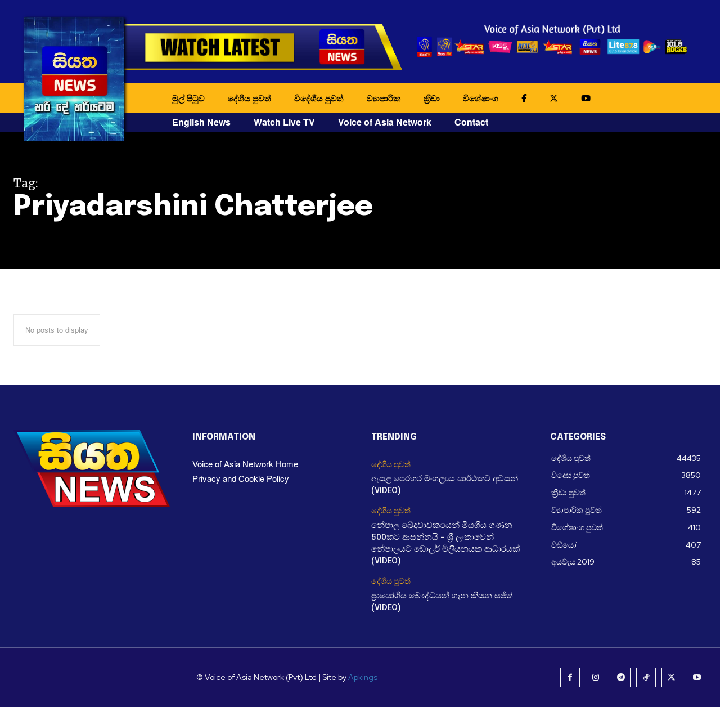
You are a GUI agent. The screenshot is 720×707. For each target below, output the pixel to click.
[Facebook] (570, 677)
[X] (671, 677)
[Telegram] (621, 677)
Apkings (362, 677)
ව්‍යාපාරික (383, 98)
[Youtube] (696, 677)
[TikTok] (646, 677)
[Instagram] (595, 677)
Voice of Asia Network (384, 121)
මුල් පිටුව (188, 98)
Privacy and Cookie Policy (240, 478)
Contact (471, 121)
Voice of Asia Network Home (245, 463)
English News (201, 121)
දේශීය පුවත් (249, 98)
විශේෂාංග (480, 98)
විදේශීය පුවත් (319, 98)
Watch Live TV (284, 121)
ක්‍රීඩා (432, 98)
